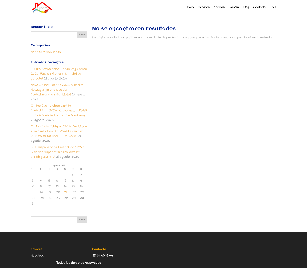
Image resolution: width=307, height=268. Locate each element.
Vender (234, 7)
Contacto (259, 7)
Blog (246, 7)
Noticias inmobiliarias (46, 52)
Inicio (190, 7)
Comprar (219, 7)
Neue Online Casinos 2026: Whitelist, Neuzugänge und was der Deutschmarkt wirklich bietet (57, 90)
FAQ (273, 7)
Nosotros (37, 256)
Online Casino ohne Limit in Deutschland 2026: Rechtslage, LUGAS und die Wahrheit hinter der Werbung (59, 110)
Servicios (203, 7)
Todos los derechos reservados (78, 263)
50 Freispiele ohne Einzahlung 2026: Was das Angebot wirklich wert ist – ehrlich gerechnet (57, 152)
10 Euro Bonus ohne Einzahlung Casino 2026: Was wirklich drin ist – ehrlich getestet (59, 74)
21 (65, 192)
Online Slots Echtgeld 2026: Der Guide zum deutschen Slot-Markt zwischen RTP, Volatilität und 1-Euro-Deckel (59, 131)
